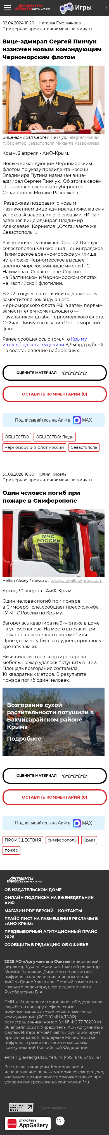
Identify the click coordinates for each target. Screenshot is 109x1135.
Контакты (70, 910)
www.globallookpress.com (77, 580)
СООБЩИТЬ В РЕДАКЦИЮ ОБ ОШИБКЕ (46, 944)
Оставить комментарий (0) (54, 394)
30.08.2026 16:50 (18, 474)
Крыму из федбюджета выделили (45, 342)
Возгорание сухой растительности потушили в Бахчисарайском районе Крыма (50, 716)
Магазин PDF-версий (29, 910)
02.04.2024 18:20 (18, 23)
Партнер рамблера (52, 1107)
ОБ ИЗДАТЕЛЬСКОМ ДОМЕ (32, 889)
